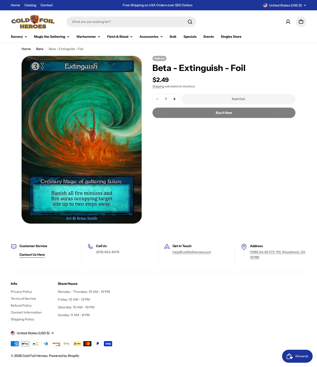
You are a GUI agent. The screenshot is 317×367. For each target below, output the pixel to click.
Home (15, 5)
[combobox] (131, 22)
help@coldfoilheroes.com (192, 252)
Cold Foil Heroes (34, 356)
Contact (47, 5)
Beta (39, 49)
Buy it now (224, 113)
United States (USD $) (285, 5)
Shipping (158, 86)
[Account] (288, 21)
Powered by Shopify (64, 356)
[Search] (190, 21)
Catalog (30, 5)
